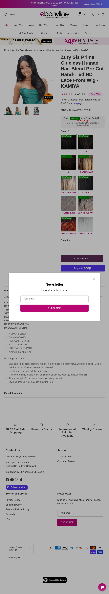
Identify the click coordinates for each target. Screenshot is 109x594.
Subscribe (54, 308)
